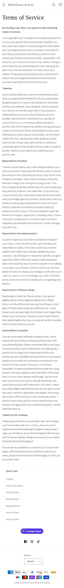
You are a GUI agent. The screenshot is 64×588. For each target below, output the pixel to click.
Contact (9, 479)
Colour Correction (14, 485)
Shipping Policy (13, 505)
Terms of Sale (12, 492)
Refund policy (12, 499)
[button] (3, 4)
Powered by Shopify (42, 583)
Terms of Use (12, 512)
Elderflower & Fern (27, 583)
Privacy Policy (12, 519)
